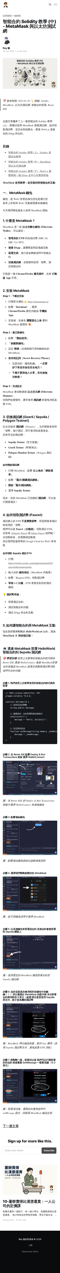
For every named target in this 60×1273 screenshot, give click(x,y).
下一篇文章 (11, 1126)
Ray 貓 (6, 48)
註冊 (31, 1245)
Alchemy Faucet (19, 533)
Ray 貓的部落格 (26, 1239)
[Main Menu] (55, 4)
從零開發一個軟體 (12, 15)
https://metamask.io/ (38, 301)
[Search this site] (50, 4)
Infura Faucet (38, 533)
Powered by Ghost (30, 1251)
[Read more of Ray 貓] (7, 41)
